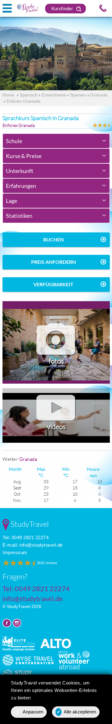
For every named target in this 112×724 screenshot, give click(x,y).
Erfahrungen (21, 185)
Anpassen (30, 711)
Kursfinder (62, 8)
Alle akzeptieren (76, 711)
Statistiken (19, 215)
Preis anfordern (53, 262)
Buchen (53, 239)
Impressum (14, 552)
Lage (11, 200)
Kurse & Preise (23, 155)
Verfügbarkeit (53, 284)
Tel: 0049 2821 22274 (25, 537)
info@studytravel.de (41, 545)
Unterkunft (19, 170)
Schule (14, 141)
